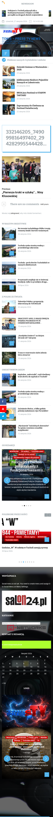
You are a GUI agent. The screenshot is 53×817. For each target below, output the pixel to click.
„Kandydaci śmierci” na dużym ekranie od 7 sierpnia (31, 337)
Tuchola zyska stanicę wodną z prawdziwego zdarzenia (31, 246)
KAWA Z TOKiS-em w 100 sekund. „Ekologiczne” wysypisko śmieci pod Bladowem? (26, 746)
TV (38, 740)
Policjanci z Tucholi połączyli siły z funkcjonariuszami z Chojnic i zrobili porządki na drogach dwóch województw (26, 472)
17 (3, 670)
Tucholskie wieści (37, 451)
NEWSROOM (14, 451)
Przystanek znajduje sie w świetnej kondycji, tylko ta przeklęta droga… (33, 281)
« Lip (4, 683)
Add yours (44, 204)
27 (24, 674)
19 (17, 670)
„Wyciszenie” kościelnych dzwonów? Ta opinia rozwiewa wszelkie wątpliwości (33, 428)
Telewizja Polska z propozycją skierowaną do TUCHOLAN (30, 302)
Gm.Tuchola (10, 537)
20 (24, 670)
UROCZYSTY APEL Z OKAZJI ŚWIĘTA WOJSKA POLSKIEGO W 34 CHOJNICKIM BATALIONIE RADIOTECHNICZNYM (33, 321)
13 (24, 667)
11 (10, 667)
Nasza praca (10, 737)
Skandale (44, 737)
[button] (7, 480)
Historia (19, 537)
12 (17, 667)
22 (38, 670)
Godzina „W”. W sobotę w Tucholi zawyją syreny (25, 547)
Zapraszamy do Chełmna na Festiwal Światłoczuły (30, 106)
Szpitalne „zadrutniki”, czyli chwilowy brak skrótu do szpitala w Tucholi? (34, 375)
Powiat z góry (33, 737)
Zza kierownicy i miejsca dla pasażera (26, 458)
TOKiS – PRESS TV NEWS (21, 38)
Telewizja (17, 740)
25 (10, 674)
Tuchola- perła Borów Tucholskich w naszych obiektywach (34, 264)
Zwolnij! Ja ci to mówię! (27, 454)
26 (17, 674)
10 (3, 667)
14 (31, 667)
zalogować (15, 213)
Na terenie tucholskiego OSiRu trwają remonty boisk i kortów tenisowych (34, 229)
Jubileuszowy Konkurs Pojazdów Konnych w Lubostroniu (32, 81)
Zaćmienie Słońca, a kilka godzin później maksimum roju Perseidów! (33, 410)
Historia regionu (29, 537)
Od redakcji (25, 451)
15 (38, 667)
